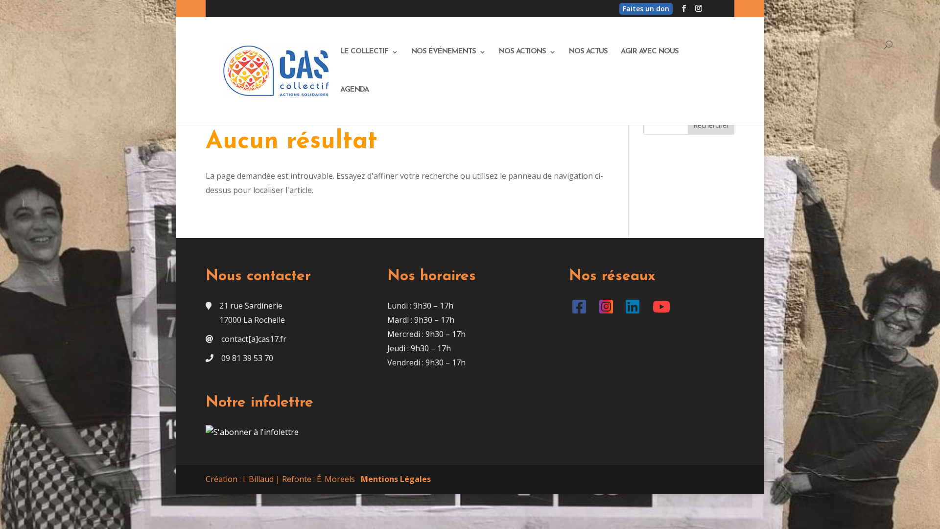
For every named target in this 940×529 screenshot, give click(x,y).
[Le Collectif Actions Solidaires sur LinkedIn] (634, 309)
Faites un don (646, 8)
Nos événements (443, 51)
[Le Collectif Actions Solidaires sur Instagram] (607, 309)
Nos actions (522, 51)
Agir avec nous (650, 51)
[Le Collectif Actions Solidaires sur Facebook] (581, 309)
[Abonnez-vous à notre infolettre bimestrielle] (252, 432)
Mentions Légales (396, 479)
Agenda (354, 90)
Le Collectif (364, 51)
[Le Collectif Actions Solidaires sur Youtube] (663, 309)
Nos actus (588, 51)
